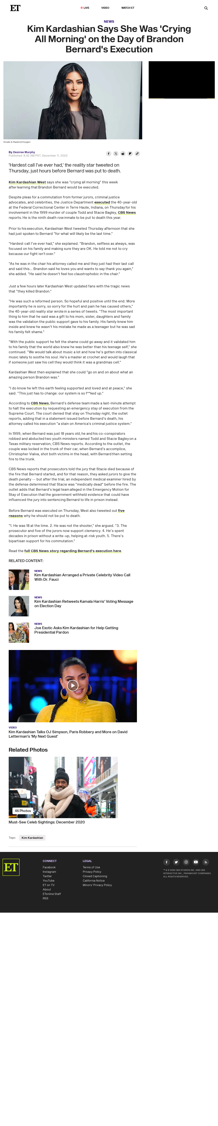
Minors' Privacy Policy (97, 885)
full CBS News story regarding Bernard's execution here (72, 551)
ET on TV (48, 885)
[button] (72, 685)
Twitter (47, 876)
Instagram (49, 872)
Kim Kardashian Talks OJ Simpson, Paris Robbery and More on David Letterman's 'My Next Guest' (68, 734)
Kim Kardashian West (27, 182)
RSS (45, 898)
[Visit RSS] (205, 863)
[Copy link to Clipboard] (137, 154)
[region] (182, 79)
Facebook (49, 867)
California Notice (94, 881)
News (109, 21)
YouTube (48, 881)
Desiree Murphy (24, 152)
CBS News (127, 212)
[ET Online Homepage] (15, 8)
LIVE (86, 8)
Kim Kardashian (32, 838)
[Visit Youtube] (195, 862)
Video (105, 8)
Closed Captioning (95, 876)
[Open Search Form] (206, 8)
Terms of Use (91, 867)
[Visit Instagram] (186, 863)
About (47, 890)
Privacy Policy (92, 872)
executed (102, 202)
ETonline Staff (52, 894)
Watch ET (128, 8)
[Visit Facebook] (166, 863)
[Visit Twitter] (176, 863)
